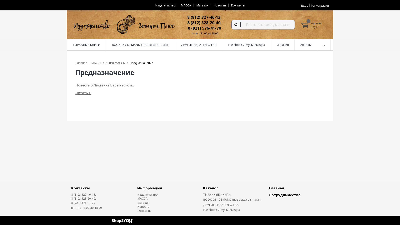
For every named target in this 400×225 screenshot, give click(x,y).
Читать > (83, 92)
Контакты (238, 5)
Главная (276, 188)
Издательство (165, 5)
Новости (220, 5)
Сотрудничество (285, 194)
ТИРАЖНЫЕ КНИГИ (217, 194)
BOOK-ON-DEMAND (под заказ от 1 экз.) (232, 199)
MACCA (186, 5)
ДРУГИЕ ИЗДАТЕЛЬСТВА (221, 205)
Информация (149, 188)
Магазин (202, 5)
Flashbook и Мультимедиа (221, 210)
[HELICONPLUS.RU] (123, 25)
